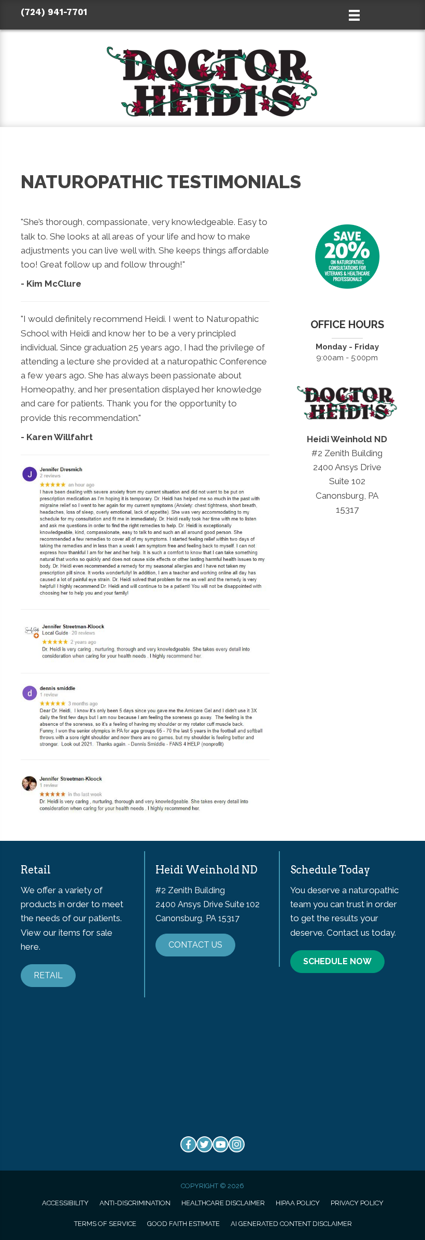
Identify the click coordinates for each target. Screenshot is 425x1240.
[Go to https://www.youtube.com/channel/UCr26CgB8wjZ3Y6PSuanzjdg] (220, 1144)
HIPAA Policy (298, 1203)
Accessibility (65, 1203)
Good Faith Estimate (183, 1224)
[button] (48, 975)
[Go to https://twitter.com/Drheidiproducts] (204, 1144)
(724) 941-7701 (54, 12)
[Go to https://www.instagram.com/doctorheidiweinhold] (237, 1144)
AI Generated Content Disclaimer (291, 1224)
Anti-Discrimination (135, 1203)
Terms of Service (105, 1224)
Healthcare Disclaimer (223, 1203)
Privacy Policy (357, 1203)
